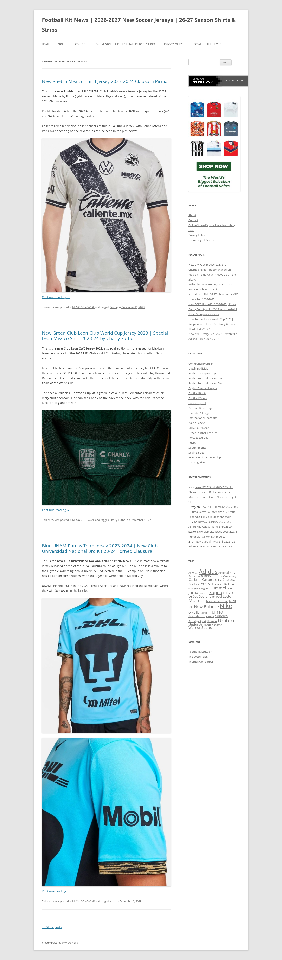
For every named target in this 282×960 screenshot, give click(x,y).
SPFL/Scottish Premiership (204, 457)
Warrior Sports (200, 627)
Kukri (234, 593)
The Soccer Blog (198, 656)
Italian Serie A (196, 423)
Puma (215, 611)
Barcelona (194, 576)
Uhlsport (212, 621)
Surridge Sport (197, 621)
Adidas (208, 571)
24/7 (242, 81)
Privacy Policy (173, 44)
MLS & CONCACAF (83, 307)
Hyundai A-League (199, 413)
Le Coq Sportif (198, 596)
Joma (193, 592)
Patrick (203, 612)
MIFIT (232, 601)
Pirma (113, 307)
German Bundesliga (200, 408)
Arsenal (223, 573)
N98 (190, 607)
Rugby (192, 442)
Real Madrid (196, 616)
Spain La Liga (196, 452)
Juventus (203, 593)
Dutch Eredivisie (198, 368)
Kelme (227, 593)
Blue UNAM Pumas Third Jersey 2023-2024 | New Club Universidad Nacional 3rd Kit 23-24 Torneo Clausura (100, 548)
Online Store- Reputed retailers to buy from (125, 44)
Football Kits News (233, 81)
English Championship (202, 373)
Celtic (218, 579)
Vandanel (217, 624)
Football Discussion (200, 652)
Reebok (210, 616)
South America (197, 447)
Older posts (52, 927)
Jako (230, 588)
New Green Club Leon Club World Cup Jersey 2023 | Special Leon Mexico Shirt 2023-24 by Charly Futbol (105, 335)
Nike (112, 901)
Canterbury (229, 576)
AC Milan (193, 573)
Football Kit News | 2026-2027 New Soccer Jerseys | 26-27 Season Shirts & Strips (139, 24)
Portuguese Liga (198, 438)
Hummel (217, 588)
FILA (231, 584)
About (62, 44)
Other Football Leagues (202, 433)
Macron (196, 600)
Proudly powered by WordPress (60, 942)
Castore (208, 579)
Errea (205, 584)
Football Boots (197, 393)
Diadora (193, 584)
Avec (232, 573)
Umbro (226, 620)
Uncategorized (197, 462)
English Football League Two (205, 383)
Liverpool (215, 596)
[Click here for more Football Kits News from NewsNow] (205, 81)
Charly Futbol (118, 520)
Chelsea (228, 579)
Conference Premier (200, 363)
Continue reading (56, 297)
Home (45, 44)
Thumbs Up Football (200, 661)
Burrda (217, 576)
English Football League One (205, 378)
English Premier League (202, 388)
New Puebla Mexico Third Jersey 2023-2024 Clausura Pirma (104, 81)
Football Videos (197, 398)
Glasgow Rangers (198, 588)
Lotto (227, 596)
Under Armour (199, 624)
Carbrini (194, 579)
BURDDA (206, 576)
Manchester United (217, 601)
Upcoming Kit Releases (207, 44)
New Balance (206, 606)
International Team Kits (202, 418)
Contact (81, 44)
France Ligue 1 (197, 403)
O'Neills (193, 612)
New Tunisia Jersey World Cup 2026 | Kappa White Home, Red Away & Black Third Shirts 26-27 (211, 324)
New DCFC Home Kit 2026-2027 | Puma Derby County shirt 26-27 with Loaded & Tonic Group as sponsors (212, 309)
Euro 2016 (219, 584)
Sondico (221, 616)
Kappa (215, 592)
